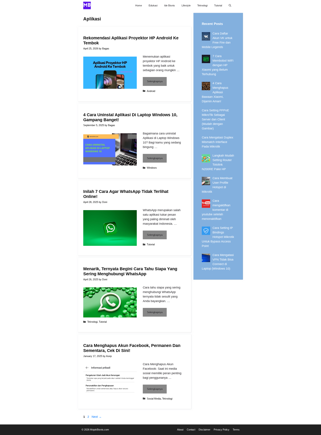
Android (151, 91)
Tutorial (218, 5)
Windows (152, 167)
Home (138, 5)
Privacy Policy (221, 429)
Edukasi (153, 5)
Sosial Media (154, 398)
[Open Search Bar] (230, 5)
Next (97, 416)
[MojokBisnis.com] (87, 5)
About (180, 429)
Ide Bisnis (169, 5)
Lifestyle (186, 5)
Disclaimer (204, 429)
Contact (191, 429)
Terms (236, 429)
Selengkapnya (155, 81)
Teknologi (202, 5)
